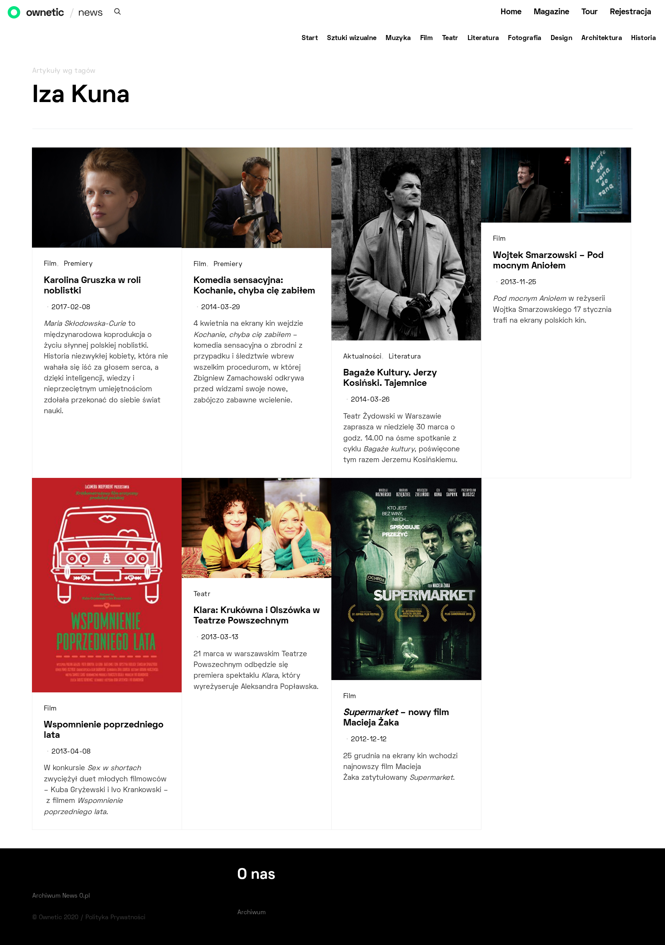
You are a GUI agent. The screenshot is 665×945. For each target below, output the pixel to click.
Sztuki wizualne (351, 38)
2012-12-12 (368, 740)
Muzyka (398, 38)
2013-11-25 (518, 283)
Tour (589, 12)
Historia (643, 38)
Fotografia (524, 38)
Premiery (78, 264)
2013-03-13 (219, 638)
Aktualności (362, 357)
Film (426, 38)
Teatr (450, 38)
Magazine (551, 12)
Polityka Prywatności (115, 917)
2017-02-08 (71, 308)
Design (561, 38)
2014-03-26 (370, 400)
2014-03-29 (220, 308)
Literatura (483, 38)
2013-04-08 (71, 752)
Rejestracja (630, 12)
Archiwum (251, 912)
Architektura (601, 38)
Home (511, 12)
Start (310, 38)
